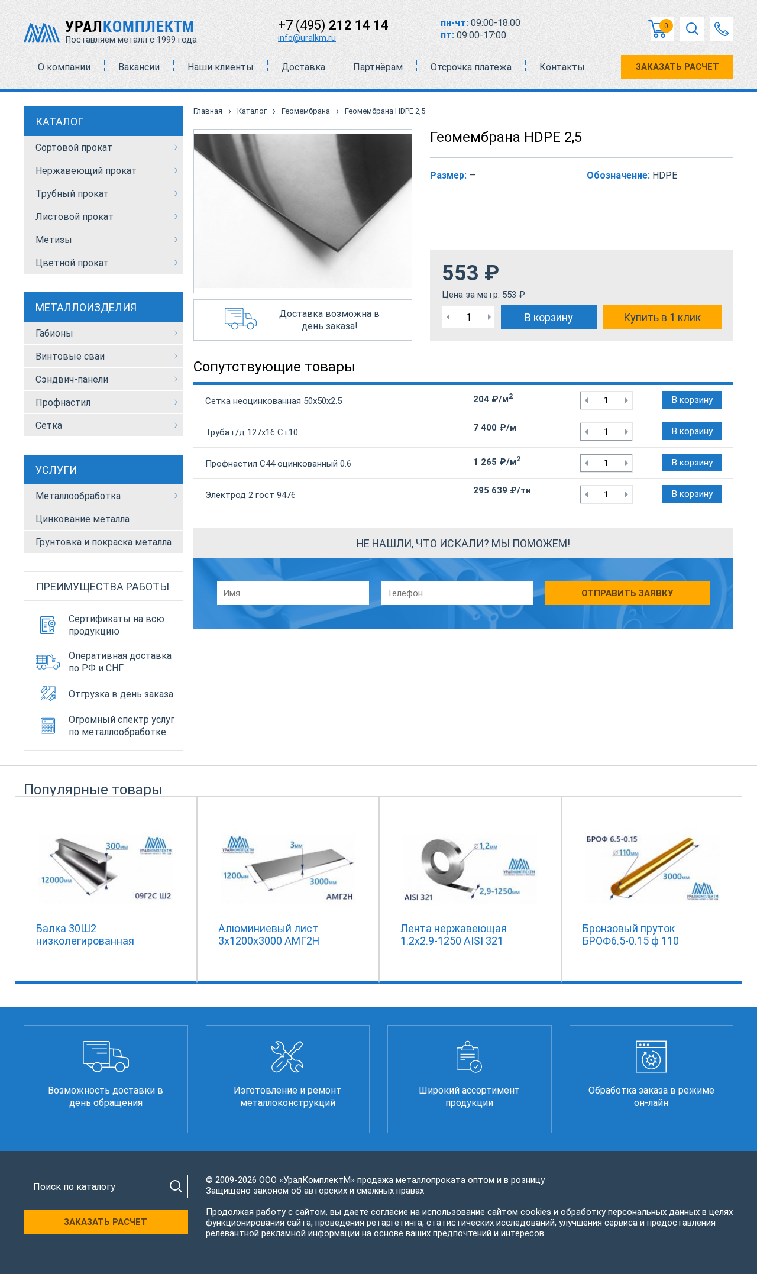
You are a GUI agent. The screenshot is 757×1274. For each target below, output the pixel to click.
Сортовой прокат (73, 147)
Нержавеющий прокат (86, 170)
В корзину (549, 317)
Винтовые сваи (70, 356)
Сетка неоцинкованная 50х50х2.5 (273, 401)
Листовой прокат (74, 216)
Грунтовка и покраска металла (103, 542)
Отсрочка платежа (471, 67)
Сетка (48, 425)
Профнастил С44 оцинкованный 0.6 (278, 463)
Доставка (303, 67)
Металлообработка (78, 496)
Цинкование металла (82, 519)
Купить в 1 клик (662, 317)
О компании (64, 67)
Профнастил (62, 402)
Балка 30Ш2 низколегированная (85, 934)
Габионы (54, 333)
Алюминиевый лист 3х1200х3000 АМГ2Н (268, 934)
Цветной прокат (72, 263)
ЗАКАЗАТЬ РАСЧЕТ (677, 67)
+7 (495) (333, 25)
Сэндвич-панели (71, 379)
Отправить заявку (627, 593)
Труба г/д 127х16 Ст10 (251, 432)
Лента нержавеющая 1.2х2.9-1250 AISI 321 (453, 934)
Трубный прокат (72, 193)
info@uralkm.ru (307, 38)
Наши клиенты (220, 67)
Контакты (562, 67)
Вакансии (139, 67)
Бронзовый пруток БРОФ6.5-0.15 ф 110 (631, 934)
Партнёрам (378, 67)
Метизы (53, 239)
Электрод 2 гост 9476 (250, 495)
